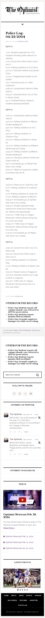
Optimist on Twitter (22, 405)
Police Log (19, 296)
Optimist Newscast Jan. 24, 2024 (19, 548)
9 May (36, 414)
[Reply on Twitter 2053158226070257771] (11, 432)
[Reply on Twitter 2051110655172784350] (11, 454)
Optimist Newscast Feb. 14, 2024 (19, 542)
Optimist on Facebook (22, 471)
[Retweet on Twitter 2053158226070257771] (15, 432)
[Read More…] (9, 528)
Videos (22, 484)
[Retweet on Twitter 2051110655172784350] (15, 454)
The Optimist (16, 414)
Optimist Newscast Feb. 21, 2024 (19, 536)
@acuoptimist (27, 414)
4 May (36, 439)
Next (38, 578)
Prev (6, 578)
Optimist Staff (23, 41)
